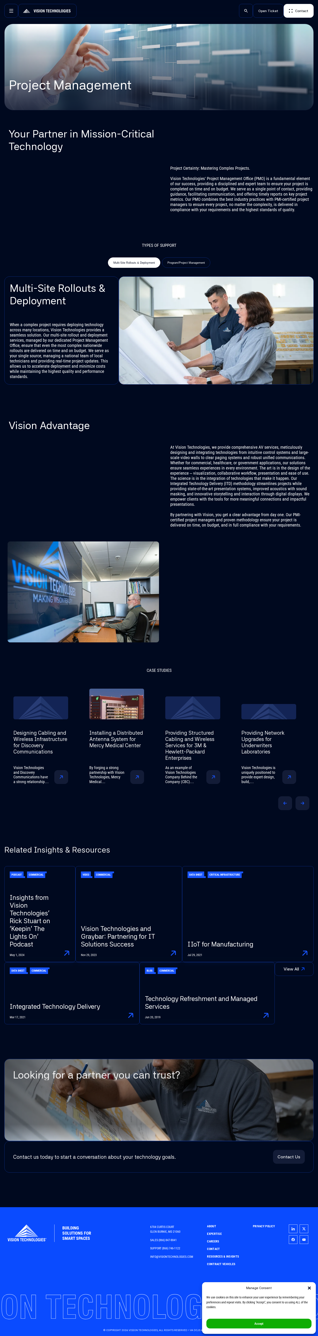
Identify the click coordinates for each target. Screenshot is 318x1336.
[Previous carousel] (285, 803)
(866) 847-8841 (168, 1240)
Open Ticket (268, 11)
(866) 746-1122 (171, 1248)
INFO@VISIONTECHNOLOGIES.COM (171, 1256)
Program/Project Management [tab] (186, 262)
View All (299, 970)
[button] (309, 1288)
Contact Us (289, 1156)
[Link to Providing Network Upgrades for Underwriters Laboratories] (198, 704)
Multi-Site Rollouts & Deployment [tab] (134, 262)
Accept (258, 1324)
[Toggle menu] (11, 11)
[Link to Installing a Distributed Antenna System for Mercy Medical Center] (46, 704)
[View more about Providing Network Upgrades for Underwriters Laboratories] (219, 777)
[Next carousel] (302, 803)
